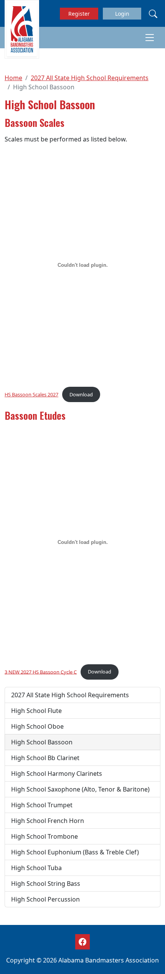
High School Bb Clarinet (45, 758)
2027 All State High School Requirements (89, 78)
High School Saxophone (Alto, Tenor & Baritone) (80, 789)
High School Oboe (37, 726)
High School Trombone (44, 836)
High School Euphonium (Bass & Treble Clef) (75, 852)
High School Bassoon (42, 742)
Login (122, 13)
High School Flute (36, 710)
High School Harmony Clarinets (56, 773)
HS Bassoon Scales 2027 (31, 394)
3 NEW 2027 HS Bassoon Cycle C (41, 671)
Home (13, 78)
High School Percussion (45, 899)
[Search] (153, 13)
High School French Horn (47, 820)
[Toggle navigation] (149, 37)
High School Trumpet (42, 805)
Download (81, 394)
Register (79, 13)
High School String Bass (45, 883)
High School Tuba (36, 868)
